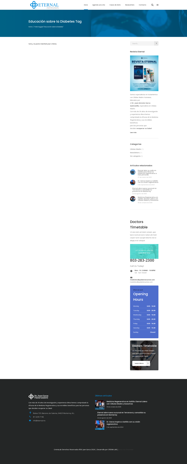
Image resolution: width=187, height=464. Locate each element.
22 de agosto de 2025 (139, 194)
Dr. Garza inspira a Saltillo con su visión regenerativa (148, 181)
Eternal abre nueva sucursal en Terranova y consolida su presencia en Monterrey (144, 189)
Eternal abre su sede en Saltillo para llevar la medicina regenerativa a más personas (147, 172)
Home (30, 27)
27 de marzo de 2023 (145, 177)
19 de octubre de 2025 (145, 203)
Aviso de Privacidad (126, 449)
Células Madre (135, 149)
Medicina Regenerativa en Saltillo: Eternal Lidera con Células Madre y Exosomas (148, 198)
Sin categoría (135, 156)
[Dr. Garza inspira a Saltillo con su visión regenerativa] (132, 182)
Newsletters (135, 152)
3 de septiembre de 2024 (146, 185)
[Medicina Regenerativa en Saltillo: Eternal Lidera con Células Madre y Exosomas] (132, 199)
